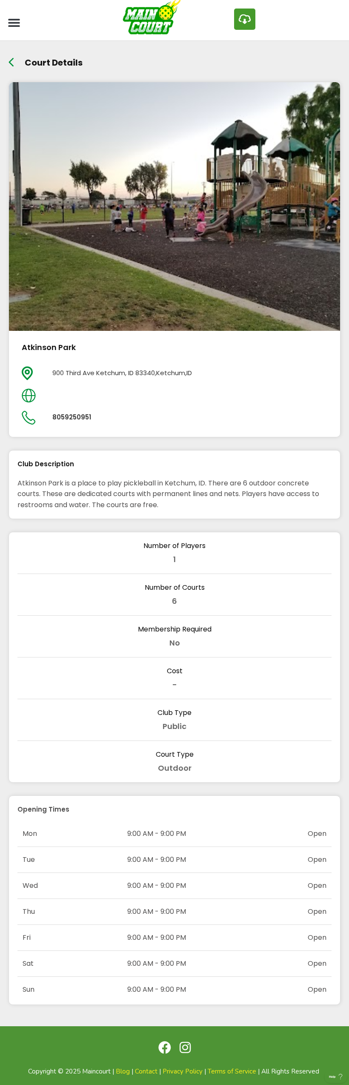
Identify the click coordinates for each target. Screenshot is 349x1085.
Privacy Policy (183, 1071)
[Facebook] (164, 1047)
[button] (13, 22)
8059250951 (71, 417)
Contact (146, 1071)
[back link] (11, 59)
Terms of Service (232, 1071)
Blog (123, 1071)
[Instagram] (185, 1047)
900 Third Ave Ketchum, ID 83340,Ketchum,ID (122, 372)
